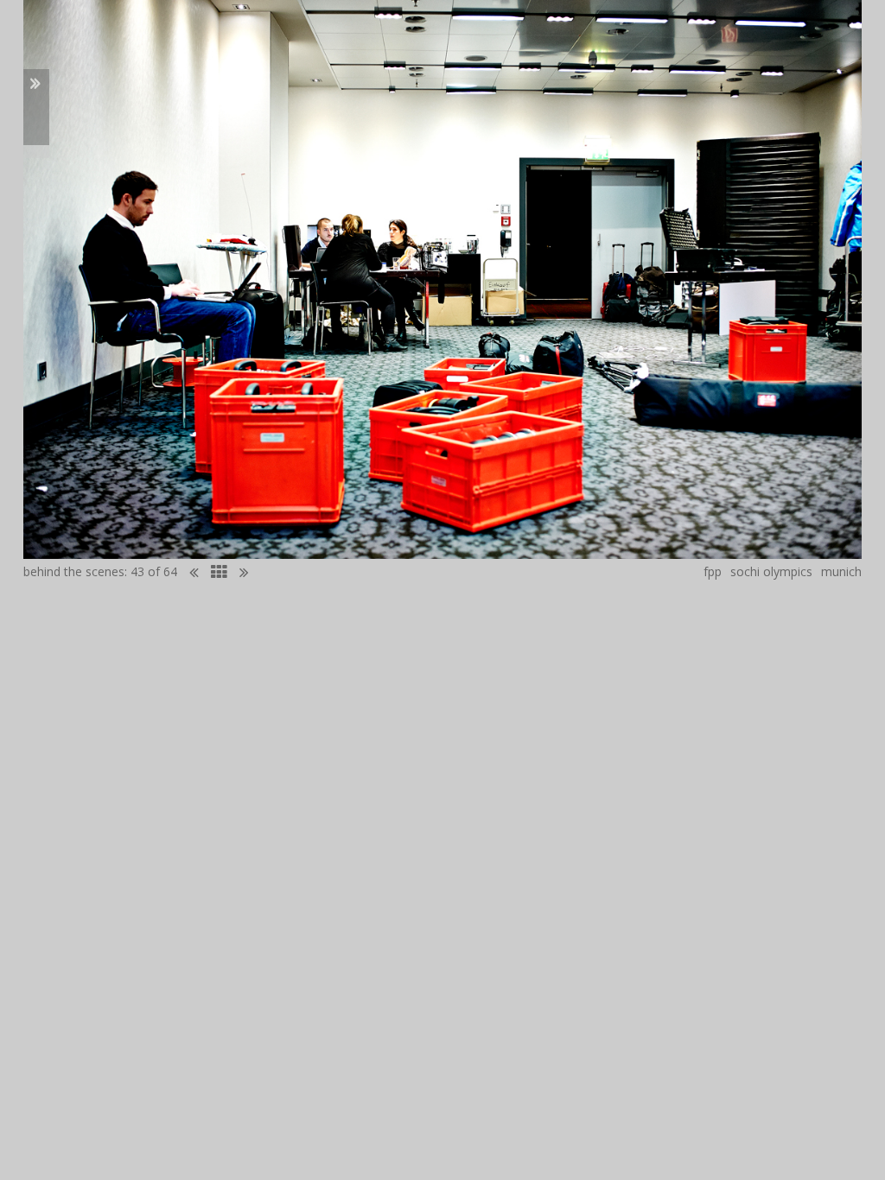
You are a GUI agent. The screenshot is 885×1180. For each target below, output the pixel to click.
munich (841, 571)
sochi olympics (771, 571)
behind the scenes (73, 571)
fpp (713, 571)
